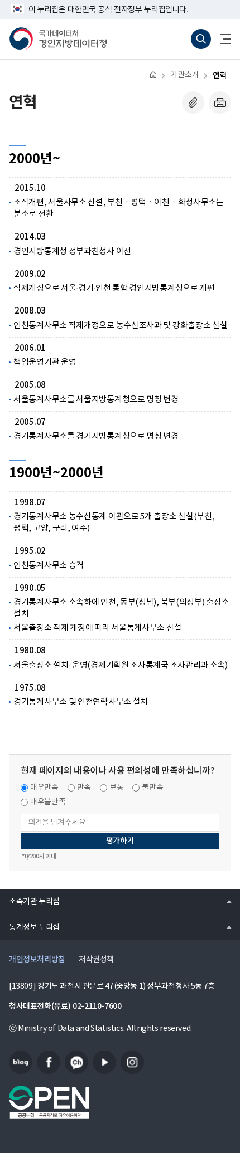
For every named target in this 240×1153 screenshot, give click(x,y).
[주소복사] (193, 102)
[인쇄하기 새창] (220, 102)
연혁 (220, 75)
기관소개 (184, 75)
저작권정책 (96, 959)
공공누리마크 (49, 1102)
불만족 (152, 787)
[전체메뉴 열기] (221, 39)
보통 (116, 787)
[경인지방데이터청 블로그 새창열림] (20, 1062)
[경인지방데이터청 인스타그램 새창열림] (132, 1062)
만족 (84, 787)
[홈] (153, 74)
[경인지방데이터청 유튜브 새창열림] (104, 1062)
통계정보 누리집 (30, 926)
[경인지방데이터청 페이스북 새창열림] (48, 1062)
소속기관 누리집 (30, 901)
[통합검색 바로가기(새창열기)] (201, 39)
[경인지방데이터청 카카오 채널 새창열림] (76, 1062)
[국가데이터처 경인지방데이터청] (58, 39)
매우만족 (44, 787)
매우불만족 (47, 802)
